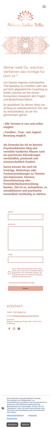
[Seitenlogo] (25, 18)
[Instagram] (14, 328)
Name (10, 212)
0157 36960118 (19, 312)
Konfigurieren (12, 419)
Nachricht (11, 224)
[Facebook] (9, 328)
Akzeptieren (12, 425)
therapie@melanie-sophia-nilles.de (25, 316)
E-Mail (10, 255)
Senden (25, 288)
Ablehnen (25, 425)
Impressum (32, 415)
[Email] (19, 328)
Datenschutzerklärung (15, 415)
